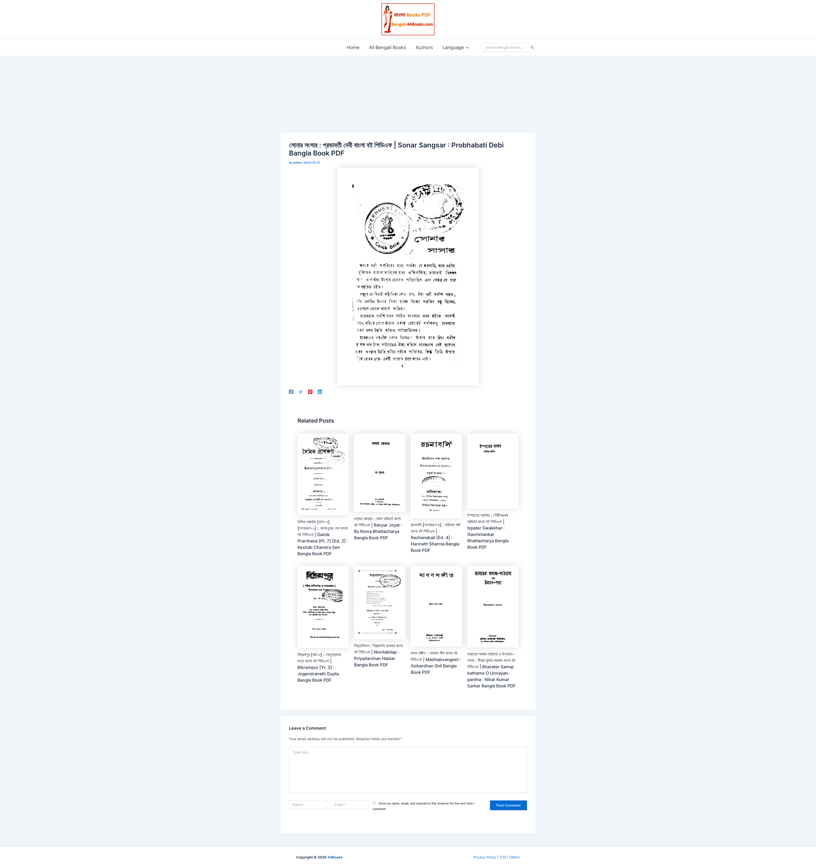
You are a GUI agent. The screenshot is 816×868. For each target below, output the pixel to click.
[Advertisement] (408, 87)
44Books (335, 857)
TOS (502, 857)
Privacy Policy (484, 857)
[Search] (532, 47)
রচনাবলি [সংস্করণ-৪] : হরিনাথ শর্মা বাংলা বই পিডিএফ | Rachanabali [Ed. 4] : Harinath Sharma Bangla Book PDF (435, 537)
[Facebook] (291, 391)
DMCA (514, 857)
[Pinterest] (310, 391)
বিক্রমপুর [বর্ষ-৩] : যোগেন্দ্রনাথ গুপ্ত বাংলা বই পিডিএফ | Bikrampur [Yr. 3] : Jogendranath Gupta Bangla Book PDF (319, 667)
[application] (466, 47)
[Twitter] (301, 391)
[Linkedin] (320, 391)
